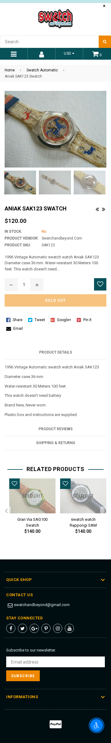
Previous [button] (6, 511)
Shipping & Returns (55, 443)
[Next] (103, 208)
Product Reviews (56, 429)
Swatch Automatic (42, 70)
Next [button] (104, 511)
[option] (30, 511)
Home (10, 70)
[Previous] (97, 208)
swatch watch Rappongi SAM (83, 521)
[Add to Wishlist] (100, 284)
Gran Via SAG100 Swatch (32, 521)
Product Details (55, 352)
